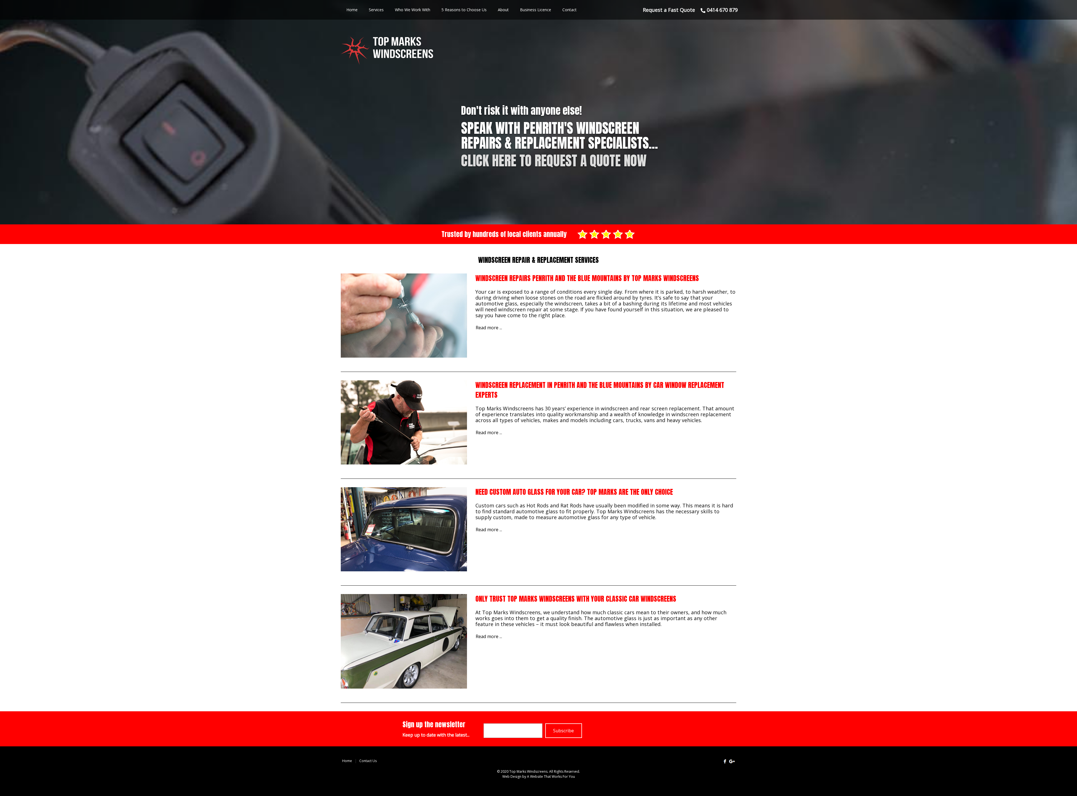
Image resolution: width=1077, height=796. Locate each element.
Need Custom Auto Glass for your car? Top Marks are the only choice (574, 492)
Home (352, 9)
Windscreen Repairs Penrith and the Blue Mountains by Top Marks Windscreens (587, 278)
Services (376, 9)
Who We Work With (412, 9)
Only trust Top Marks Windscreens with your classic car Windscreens (575, 599)
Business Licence (535, 9)
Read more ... (489, 328)
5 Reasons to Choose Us (464, 9)
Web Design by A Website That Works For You (538, 776)
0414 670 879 (721, 9)
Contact (569, 9)
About (503, 9)
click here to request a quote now (553, 161)
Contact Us (368, 760)
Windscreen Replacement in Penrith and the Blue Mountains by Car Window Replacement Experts (599, 390)
